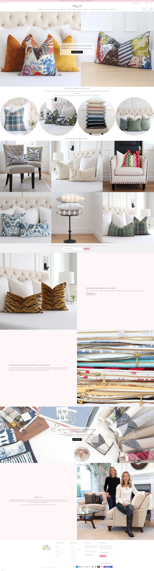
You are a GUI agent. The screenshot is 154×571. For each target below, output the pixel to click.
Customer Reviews (73, 553)
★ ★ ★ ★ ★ (77, 93)
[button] (41, 9)
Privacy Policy (72, 557)
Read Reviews (91, 294)
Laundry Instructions (59, 553)
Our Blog (72, 547)
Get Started (77, 439)
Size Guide (58, 551)
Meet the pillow (77, 52)
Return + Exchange (59, 549)
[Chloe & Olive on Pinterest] (92, 555)
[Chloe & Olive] (77, 6)
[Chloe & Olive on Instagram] (90, 555)
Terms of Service (73, 559)
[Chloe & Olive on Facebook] (88, 555)
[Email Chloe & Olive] (86, 555)
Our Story (72, 545)
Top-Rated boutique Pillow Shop (100, 288)
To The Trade (72, 551)
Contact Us (72, 555)
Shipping (57, 547)
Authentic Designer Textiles (75, 549)
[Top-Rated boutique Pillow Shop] (38, 291)
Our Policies (58, 545)
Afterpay (57, 555)
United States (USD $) (136, 3)
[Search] (151, 9)
